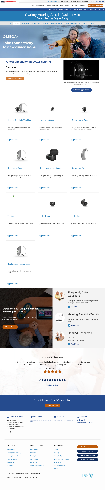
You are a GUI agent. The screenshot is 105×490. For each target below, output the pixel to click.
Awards (92, 23)
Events (55, 9)
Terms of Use (57, 462)
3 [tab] (45, 380)
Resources (82, 5)
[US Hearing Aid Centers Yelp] (10, 432)
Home (32, 5)
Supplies (45, 23)
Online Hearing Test (55, 1)
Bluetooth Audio (56, 23)
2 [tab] (42, 380)
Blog (49, 9)
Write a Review (52, 385)
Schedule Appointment (95, 5)
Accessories (36, 23)
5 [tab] (50, 380)
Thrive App (10, 465)
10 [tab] (62, 380)
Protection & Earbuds (52, 5)
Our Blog (56, 452)
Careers (56, 449)
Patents (56, 469)
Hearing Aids (40, 5)
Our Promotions (34, 459)
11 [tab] (65, 380)
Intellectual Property (59, 465)
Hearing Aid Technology (14, 452)
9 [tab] (60, 380)
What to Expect (10, 327)
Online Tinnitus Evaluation (80, 9)
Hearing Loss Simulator (97, 9)
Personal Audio (11, 462)
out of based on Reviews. (86, 419)
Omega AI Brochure (15, 78)
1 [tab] (40, 380)
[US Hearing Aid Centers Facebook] (8, 432)
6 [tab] (52, 380)
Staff (61, 5)
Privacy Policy (58, 456)
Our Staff (32, 452)
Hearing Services (35, 456)
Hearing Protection (12, 459)
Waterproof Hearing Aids (72, 23)
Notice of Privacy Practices (61, 459)
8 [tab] (57, 380)
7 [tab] (55, 380)
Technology (25, 23)
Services (74, 5)
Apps (85, 23)
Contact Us (33, 462)
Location (67, 5)
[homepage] (8, 2)
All (11, 23)
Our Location (34, 449)
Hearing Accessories (13, 456)
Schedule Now (52, 405)
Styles (17, 23)
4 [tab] (47, 380)
